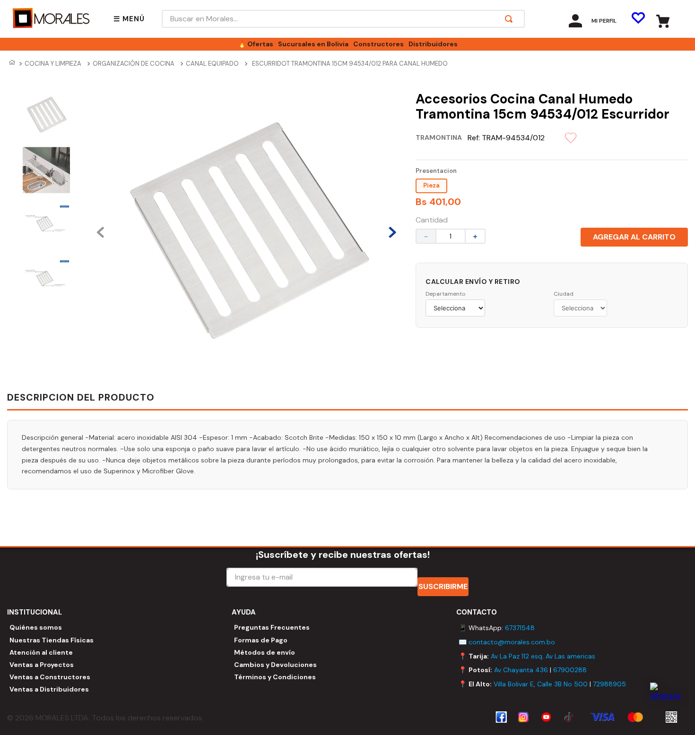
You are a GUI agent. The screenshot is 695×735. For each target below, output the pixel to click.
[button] (129, 19)
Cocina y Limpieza (53, 64)
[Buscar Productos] (510, 19)
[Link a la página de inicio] (12, 63)
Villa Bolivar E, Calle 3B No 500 (541, 684)
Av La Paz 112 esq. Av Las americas (543, 656)
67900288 (570, 670)
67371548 (520, 628)
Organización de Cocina (133, 64)
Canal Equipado (212, 64)
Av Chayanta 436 (521, 670)
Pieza (431, 185)
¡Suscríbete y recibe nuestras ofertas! (343, 554)
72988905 (609, 684)
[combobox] (343, 19)
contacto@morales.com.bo (512, 642)
